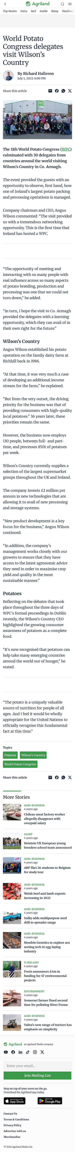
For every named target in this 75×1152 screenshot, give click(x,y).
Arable (44, 11)
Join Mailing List (37, 1075)
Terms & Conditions (16, 1119)
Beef (33, 11)
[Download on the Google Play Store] (54, 1101)
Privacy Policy (12, 1125)
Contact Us (10, 1113)
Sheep (54, 11)
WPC (66, 149)
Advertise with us (15, 1131)
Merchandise (12, 1137)
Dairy (23, 11)
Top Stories (10, 11)
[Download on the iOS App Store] (19, 1101)
